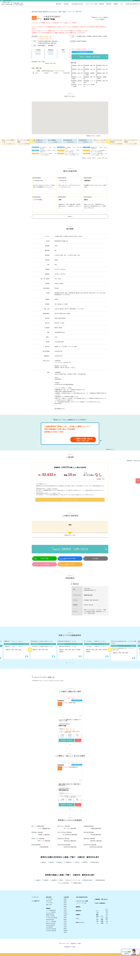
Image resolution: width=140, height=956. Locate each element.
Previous (32, 73)
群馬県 (60, 11)
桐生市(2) (59, 862)
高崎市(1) (51, 862)
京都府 (65, 923)
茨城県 (65, 902)
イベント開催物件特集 (51, 910)
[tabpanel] (43, 649)
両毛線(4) (45, 880)
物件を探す (59, 4)
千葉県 (65, 910)
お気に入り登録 (78, 805)
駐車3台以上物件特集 (50, 923)
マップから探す (49, 902)
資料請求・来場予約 (66, 740)
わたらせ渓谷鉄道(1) (63, 883)
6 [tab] (73, 663)
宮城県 (65, 899)
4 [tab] (70, 663)
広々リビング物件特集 (51, 912)
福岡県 (65, 928)
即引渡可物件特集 (50, 919)
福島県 (65, 900)
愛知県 (65, 919)
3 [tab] (69, 663)
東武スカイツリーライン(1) (72, 880)
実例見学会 (108, 4)
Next (68, 73)
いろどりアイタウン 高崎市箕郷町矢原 (64, 789)
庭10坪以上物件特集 (50, 925)
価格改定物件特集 (50, 914)
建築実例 (101, 4)
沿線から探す (49, 900)
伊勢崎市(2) (68, 862)
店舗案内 (116, 4)
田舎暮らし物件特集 (50, 915)
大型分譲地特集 (49, 927)
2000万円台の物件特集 (51, 928)
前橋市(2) (43, 862)
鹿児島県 (66, 930)
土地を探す (66, 4)
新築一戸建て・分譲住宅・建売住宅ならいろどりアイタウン (44, 11)
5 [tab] (72, 663)
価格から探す (49, 904)
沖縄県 (65, 932)
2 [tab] (68, 663)
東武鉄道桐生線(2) (99, 880)
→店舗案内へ (72, 367)
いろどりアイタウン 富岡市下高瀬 (64, 724)
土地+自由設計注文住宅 (77, 4)
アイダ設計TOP (36, 901)
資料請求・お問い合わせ (93, 57)
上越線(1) (37, 880)
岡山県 (65, 924)
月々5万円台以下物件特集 (51, 917)
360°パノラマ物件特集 (51, 921)
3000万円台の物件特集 (51, 930)
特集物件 (48, 908)
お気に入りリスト (80, 922)
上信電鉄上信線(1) (76, 883)
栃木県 (65, 904)
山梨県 (65, 915)
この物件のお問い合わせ (83, 439)
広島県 (65, 926)
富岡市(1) (85, 862)
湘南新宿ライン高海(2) (56, 880)
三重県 (65, 921)
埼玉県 (65, 908)
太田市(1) (77, 862)
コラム (121, 4)
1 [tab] (66, 663)
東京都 (65, 912)
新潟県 (65, 917)
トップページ (35, 897)
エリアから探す (49, 899)
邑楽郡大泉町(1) (94, 862)
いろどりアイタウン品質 (91, 4)
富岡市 (64, 11)
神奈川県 (66, 913)
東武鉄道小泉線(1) (87, 880)
